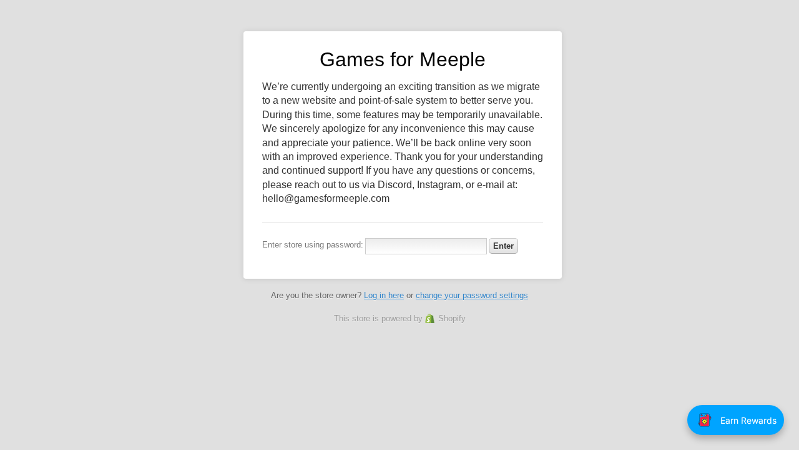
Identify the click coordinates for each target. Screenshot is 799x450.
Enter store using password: (312, 244)
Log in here (384, 295)
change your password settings (472, 295)
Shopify (452, 318)
